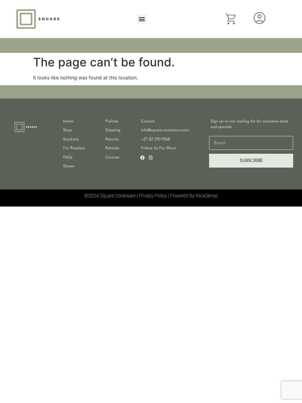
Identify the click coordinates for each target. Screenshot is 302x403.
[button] (142, 19)
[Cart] (231, 19)
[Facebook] (142, 158)
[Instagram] (150, 158)
